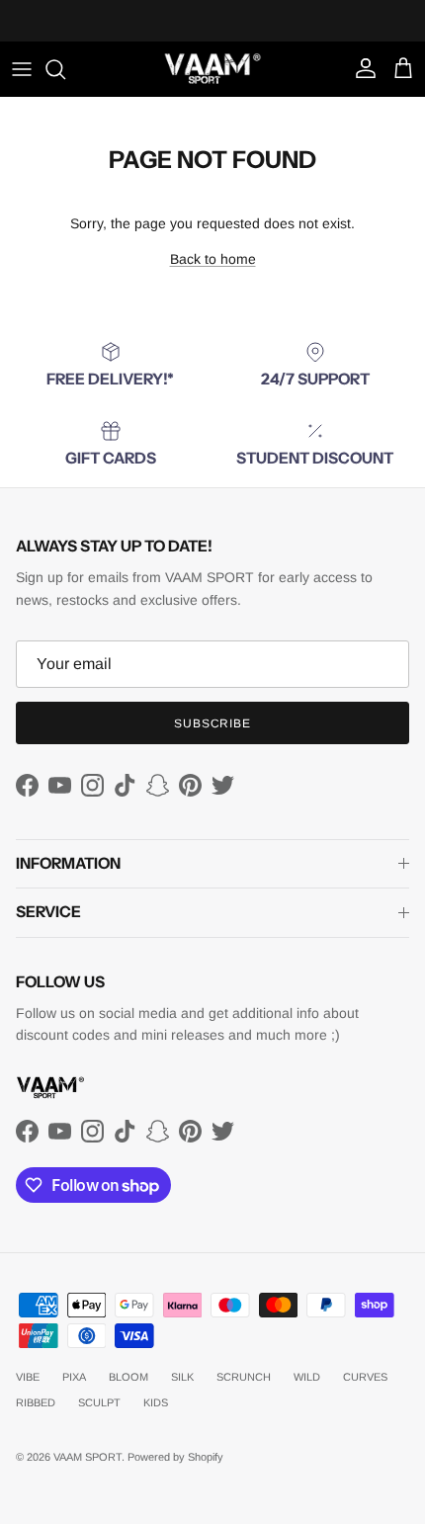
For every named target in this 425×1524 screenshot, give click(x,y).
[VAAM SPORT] (212, 68)
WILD (307, 1377)
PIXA (74, 1377)
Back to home (213, 259)
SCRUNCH (243, 1377)
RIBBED (35, 1402)
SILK (182, 1377)
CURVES (365, 1377)
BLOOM (128, 1377)
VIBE (28, 1377)
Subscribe (213, 723)
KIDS (155, 1402)
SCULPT (99, 1402)
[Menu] (21, 69)
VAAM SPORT (87, 1457)
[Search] (65, 69)
